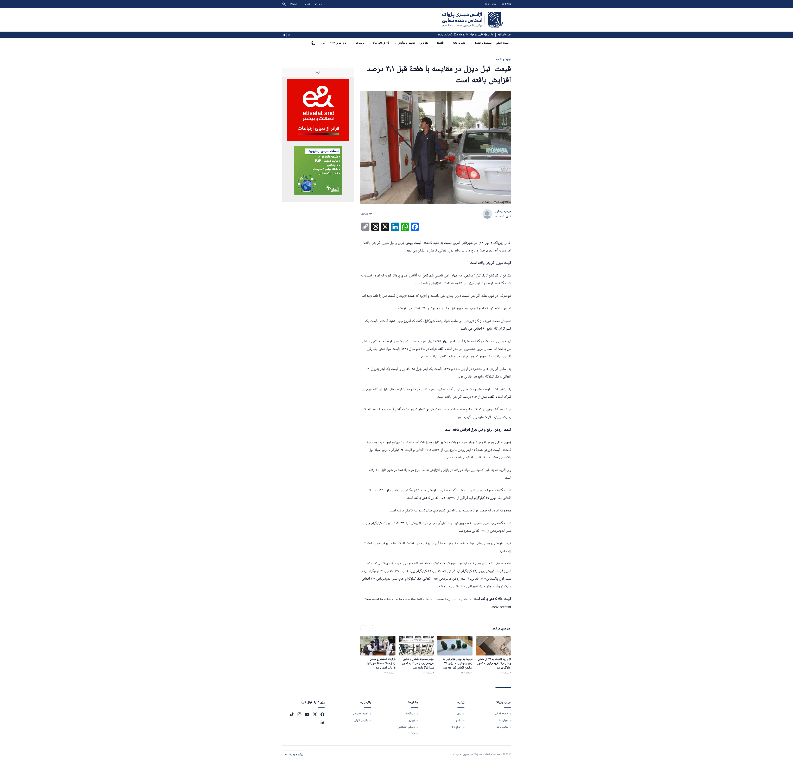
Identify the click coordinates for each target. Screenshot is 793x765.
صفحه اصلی (502, 43)
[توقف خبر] (284, 35)
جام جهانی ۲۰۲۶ (338, 43)
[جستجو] (284, 4)
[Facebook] (322, 714)
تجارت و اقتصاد (503, 59)
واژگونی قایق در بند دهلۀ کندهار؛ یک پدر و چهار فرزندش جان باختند (456, 34)
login (448, 599)
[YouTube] (307, 714)
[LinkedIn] (322, 722)
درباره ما (506, 4)
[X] (314, 714)
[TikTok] (292, 714)
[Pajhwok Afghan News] (472, 20)
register (463, 599)
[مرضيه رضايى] (487, 214)
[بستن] (289, 35)
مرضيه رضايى (503, 211)
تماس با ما (490, 4)
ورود (307, 4)
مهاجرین (423, 43)
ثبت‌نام (293, 4)
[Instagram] (299, 714)
